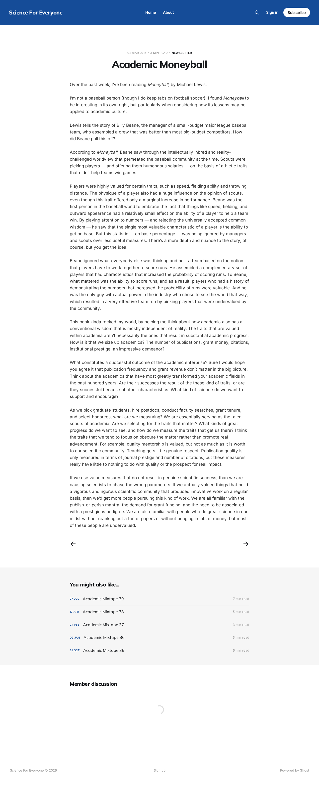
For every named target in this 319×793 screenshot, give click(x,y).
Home (150, 12)
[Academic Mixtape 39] (159, 598)
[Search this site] (257, 12)
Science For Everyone (35, 12)
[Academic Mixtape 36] (159, 637)
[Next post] (246, 544)
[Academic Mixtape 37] (159, 624)
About (168, 12)
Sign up (159, 770)
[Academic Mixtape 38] (159, 611)
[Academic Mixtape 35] (159, 650)
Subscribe (297, 12)
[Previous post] (73, 544)
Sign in (272, 12)
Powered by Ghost (294, 770)
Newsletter (182, 53)
